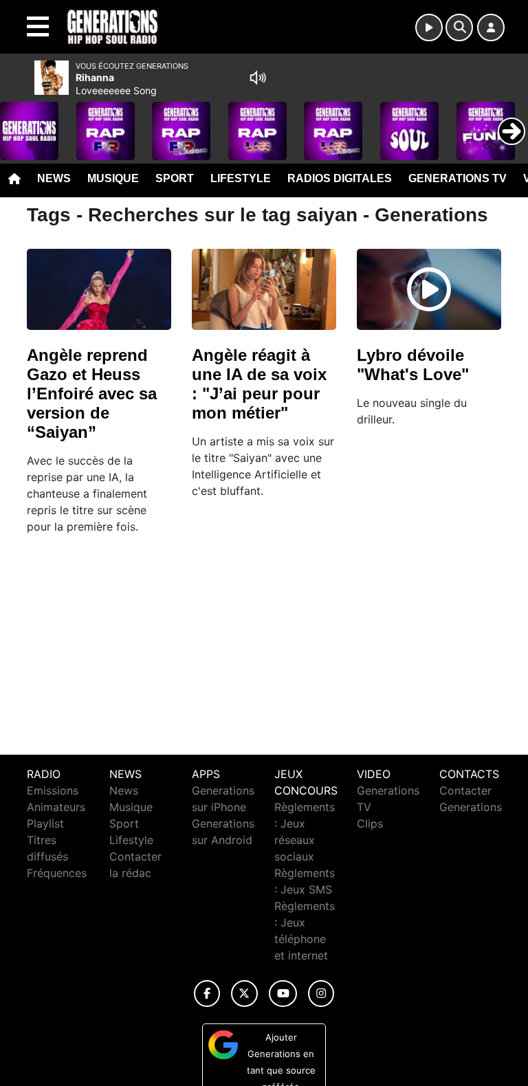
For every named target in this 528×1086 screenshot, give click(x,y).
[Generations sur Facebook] (207, 993)
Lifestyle (240, 178)
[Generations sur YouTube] (283, 993)
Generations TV (457, 178)
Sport (174, 178)
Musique (113, 178)
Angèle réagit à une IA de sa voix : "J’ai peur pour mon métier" (259, 384)
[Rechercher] (459, 27)
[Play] (18, 121)
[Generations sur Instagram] (321, 993)
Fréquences (57, 873)
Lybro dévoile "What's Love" (413, 365)
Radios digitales (339, 178)
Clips (370, 823)
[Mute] (258, 77)
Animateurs (56, 807)
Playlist (45, 823)
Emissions (52, 790)
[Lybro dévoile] (429, 289)
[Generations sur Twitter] (244, 993)
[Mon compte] (491, 27)
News (54, 178)
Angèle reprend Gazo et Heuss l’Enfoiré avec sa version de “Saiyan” (92, 393)
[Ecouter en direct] (429, 27)
